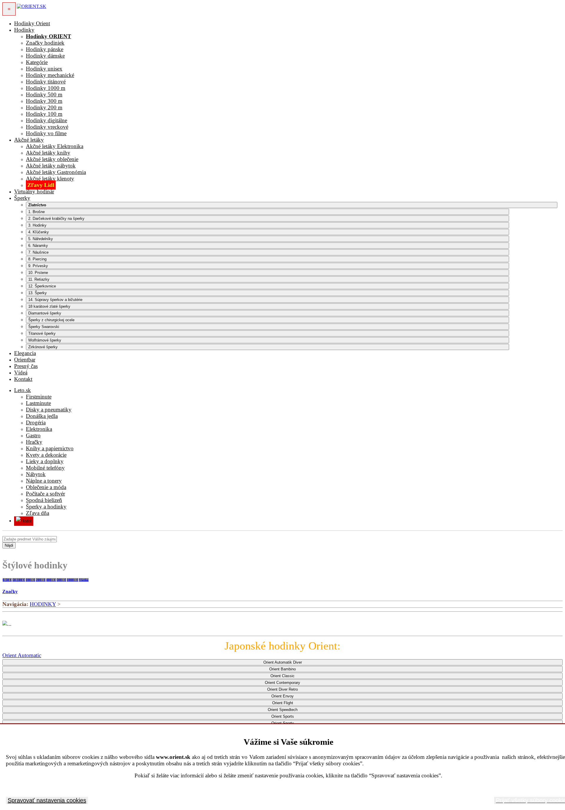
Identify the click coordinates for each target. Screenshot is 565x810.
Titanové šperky (42, 333)
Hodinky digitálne (46, 120)
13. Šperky (37, 293)
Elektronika (39, 429)
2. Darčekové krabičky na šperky (56, 218)
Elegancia (25, 353)
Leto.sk (22, 390)
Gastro (33, 435)
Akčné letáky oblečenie (52, 159)
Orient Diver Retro (282, 689)
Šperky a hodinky (46, 506)
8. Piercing (37, 259)
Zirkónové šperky (43, 347)
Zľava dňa (37, 513)
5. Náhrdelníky (40, 239)
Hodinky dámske (45, 56)
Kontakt (23, 379)
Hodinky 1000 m (45, 88)
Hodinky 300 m (44, 101)
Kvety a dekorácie (46, 455)
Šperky (22, 198)
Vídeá (20, 372)
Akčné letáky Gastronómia (56, 172)
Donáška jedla (42, 416)
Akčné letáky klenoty (50, 178)
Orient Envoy (282, 696)
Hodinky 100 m (44, 114)
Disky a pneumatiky (49, 409)
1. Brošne (36, 212)
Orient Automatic (21, 655)
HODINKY (43, 604)
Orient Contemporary (282, 682)
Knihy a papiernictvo (50, 448)
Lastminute (38, 403)
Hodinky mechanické (50, 75)
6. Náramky (38, 245)
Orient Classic (282, 676)
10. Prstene (38, 272)
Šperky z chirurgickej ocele (51, 320)
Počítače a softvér (45, 494)
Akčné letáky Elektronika (54, 146)
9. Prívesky (38, 266)
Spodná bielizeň (44, 500)
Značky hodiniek (45, 43)
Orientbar (24, 360)
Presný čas (26, 366)
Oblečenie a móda (46, 487)
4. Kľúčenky (38, 232)
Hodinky (24, 30)
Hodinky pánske (44, 49)
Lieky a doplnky (45, 461)
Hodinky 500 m (44, 94)
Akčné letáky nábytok (51, 166)
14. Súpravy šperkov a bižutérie (55, 299)
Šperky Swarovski (43, 326)
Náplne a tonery (44, 481)
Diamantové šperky (44, 313)
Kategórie (37, 62)
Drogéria (36, 422)
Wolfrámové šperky (44, 340)
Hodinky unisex (44, 69)
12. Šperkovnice (42, 286)
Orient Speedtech (283, 709)
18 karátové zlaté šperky (49, 306)
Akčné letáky (29, 140)
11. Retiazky (38, 279)
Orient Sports (282, 716)
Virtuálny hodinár (34, 191)
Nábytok (36, 474)
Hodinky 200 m (44, 107)
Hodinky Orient (32, 23)
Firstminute (38, 397)
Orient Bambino (282, 669)
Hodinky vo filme (46, 133)
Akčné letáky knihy (48, 153)
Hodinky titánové (46, 81)
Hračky (34, 442)
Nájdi (9, 545)
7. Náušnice (38, 252)
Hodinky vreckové (47, 127)
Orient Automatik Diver (282, 662)
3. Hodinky (37, 225)
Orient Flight (282, 703)
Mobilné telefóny (45, 468)
